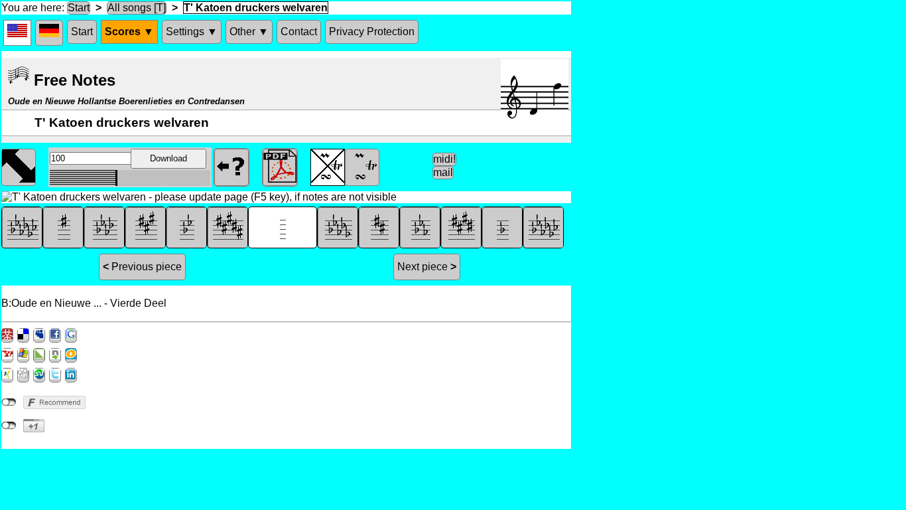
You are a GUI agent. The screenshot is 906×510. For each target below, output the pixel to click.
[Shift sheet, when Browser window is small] (18, 166)
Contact (299, 31)
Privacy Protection (372, 31)
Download (168, 158)
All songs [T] (136, 7)
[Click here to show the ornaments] (362, 166)
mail (443, 172)
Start (79, 7)
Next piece (426, 266)
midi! (444, 159)
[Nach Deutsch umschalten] (49, 33)
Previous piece (142, 266)
